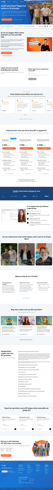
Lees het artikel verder (5, 334)
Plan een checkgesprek (6, 455)
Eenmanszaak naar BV (22, 470)
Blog (45, 467)
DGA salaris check (30, 469)
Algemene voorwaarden (27, 488)
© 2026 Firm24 (4, 488)
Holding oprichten (21, 468)
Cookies (11, 488)
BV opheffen (20, 472)
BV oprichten (21, 466)
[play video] (39, 44)
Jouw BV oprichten (25, 298)
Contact (46, 473)
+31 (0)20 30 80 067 (22, 483)
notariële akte (43, 357)
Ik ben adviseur (38, 1)
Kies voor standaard (9, 148)
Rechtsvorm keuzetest (29, 467)
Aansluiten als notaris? (38, 470)
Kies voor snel (26, 148)
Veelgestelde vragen (47, 470)
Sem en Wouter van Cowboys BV (45, 22)
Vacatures (37, 468)
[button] (35, 351)
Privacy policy (18, 488)
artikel (35, 362)
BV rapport (29, 472)
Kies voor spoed (44, 148)
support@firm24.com (30, 482)
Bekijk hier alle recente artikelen (26, 339)
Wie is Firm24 (38, 466)
